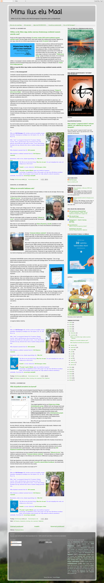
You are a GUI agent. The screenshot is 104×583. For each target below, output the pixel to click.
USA (68, 571)
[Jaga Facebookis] (46, 179)
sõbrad (77, 568)
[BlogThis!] (43, 179)
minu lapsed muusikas (87, 559)
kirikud (77, 547)
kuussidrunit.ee (73, 225)
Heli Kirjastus (16, 378)
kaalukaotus (70, 547)
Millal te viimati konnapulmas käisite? (78, 226)
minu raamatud (38, 378)
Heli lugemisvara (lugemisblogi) (77, 211)
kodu (92, 547)
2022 (70, 331)
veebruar (73, 362)
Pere (43, 378)
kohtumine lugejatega (83, 549)
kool (93, 549)
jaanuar (73, 364)
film (77, 544)
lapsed (70, 554)
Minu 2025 (71, 222)
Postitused (14, 542)
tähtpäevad (82, 570)
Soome (71, 568)
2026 (70, 322)
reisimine (85, 567)
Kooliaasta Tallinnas (74, 551)
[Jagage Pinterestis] (47, 179)
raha (78, 567)
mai (72, 356)
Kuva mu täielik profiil (73, 181)
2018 (70, 373)
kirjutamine (23, 378)
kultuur (27, 378)
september (73, 347)
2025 (70, 324)
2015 (70, 380)
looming (32, 378)
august (72, 349)
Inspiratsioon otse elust (75, 228)
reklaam (92, 567)
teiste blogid (84, 568)
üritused (91, 571)
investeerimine (86, 546)
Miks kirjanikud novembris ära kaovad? (23, 386)
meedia (86, 558)
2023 (70, 328)
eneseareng (76, 542)
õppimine (47, 378)
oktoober (73, 345)
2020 (70, 369)
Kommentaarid (15, 545)
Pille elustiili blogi (73, 216)
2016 (70, 378)
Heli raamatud (27, 25)
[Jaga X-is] (44, 179)
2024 (70, 326)
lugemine (70, 558)
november (73, 335)
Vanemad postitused (57, 526)
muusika (86, 561)
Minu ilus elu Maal (36, 12)
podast (81, 565)
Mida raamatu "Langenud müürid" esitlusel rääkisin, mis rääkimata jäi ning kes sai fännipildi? (81, 125)
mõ (91, 561)
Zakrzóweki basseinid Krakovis (76, 217)
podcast (86, 565)
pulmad (72, 567)
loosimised (88, 556)
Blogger (58, 577)
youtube (72, 573)
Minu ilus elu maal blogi (16, 25)
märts (72, 360)
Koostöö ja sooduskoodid (55, 25)
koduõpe (73, 549)
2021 (70, 367)
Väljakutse (40, 521)
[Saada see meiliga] (41, 179)
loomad (72, 556)
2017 (70, 375)
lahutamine (88, 552)
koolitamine (84, 551)
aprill (72, 358)
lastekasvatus (82, 554)
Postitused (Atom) (19, 530)
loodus (92, 554)
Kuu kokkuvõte (73, 552)
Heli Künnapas (73, 179)
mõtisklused (72, 563)
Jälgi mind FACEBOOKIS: (39, 25)
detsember (73, 333)
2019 (70, 371)
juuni (72, 353)
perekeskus (75, 565)
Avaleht (36, 526)
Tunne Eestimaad (71, 570)
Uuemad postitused (16, 526)
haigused (84, 544)
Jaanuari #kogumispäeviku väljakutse (78, 229)
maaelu (78, 558)
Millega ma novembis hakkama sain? (22, 188)
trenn (90, 568)
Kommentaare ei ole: (33, 179)
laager (80, 552)
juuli (72, 351)
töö (89, 570)
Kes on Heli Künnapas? (69, 25)
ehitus (68, 542)
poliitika (92, 565)
